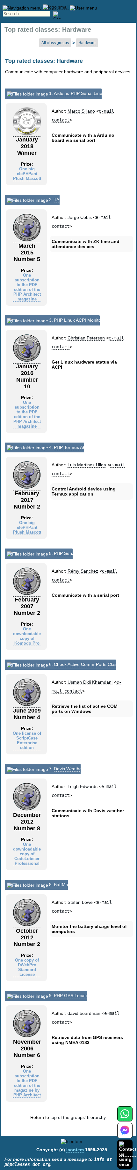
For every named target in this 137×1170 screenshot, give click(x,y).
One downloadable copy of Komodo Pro (27, 636)
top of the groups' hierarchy (77, 1117)
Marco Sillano (81, 111)
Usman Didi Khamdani (90, 682)
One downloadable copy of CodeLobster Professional (27, 854)
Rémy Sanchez (83, 571)
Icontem (75, 1149)
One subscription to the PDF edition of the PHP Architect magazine (27, 287)
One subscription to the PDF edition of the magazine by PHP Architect (27, 1083)
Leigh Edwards (82, 786)
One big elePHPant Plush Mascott (27, 174)
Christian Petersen (86, 337)
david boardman (84, 1013)
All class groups (55, 43)
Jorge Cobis (80, 217)
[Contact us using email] (127, 1154)
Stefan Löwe (80, 902)
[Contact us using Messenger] (125, 1134)
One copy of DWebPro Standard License (27, 967)
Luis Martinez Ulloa (87, 464)
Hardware (87, 43)
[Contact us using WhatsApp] (124, 1117)
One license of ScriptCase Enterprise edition (27, 740)
